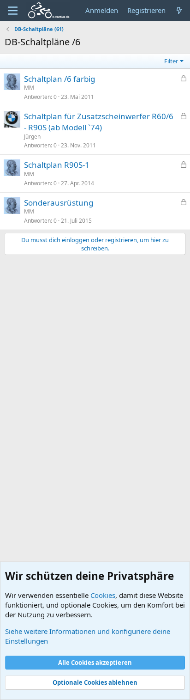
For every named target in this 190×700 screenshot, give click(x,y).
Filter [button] (171, 61)
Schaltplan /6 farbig (59, 78)
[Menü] (13, 10)
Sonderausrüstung (58, 202)
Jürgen (32, 136)
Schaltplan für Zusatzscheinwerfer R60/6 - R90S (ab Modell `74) (98, 122)
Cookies (102, 595)
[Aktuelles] (179, 10)
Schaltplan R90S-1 (56, 164)
